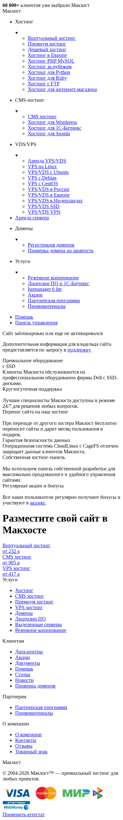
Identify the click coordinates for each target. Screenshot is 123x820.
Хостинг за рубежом (50, 66)
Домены (24, 613)
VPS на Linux (42, 166)
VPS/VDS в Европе (49, 195)
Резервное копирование (53, 277)
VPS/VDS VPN (44, 212)
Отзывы (23, 746)
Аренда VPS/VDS (47, 160)
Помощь (24, 317)
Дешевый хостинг (47, 49)
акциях (37, 502)
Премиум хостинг (47, 43)
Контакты (25, 740)
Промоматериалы (47, 306)
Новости (24, 680)
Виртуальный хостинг (52, 38)
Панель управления (36, 322)
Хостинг (24, 590)
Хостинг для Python (49, 72)
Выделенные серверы (38, 624)
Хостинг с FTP (44, 83)
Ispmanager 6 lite (45, 289)
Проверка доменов (35, 685)
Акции (35, 294)
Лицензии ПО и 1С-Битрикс (58, 283)
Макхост (12, 11)
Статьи (22, 674)
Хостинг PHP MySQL (51, 61)
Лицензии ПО (30, 618)
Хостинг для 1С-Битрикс (54, 128)
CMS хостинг (42, 116)
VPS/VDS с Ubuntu (48, 172)
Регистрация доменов (51, 245)
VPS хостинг (29, 607)
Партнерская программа (54, 300)
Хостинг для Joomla (49, 133)
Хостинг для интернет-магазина (62, 89)
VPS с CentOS (43, 183)
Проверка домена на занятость (60, 250)
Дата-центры (29, 651)
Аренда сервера (32, 217)
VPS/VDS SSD (44, 206)
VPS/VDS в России (48, 189)
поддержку (79, 349)
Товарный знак (31, 751)
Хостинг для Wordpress (52, 122)
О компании (28, 734)
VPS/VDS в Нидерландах (55, 200)
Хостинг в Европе (47, 55)
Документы (27, 663)
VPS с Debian (42, 178)
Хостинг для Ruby (47, 78)
